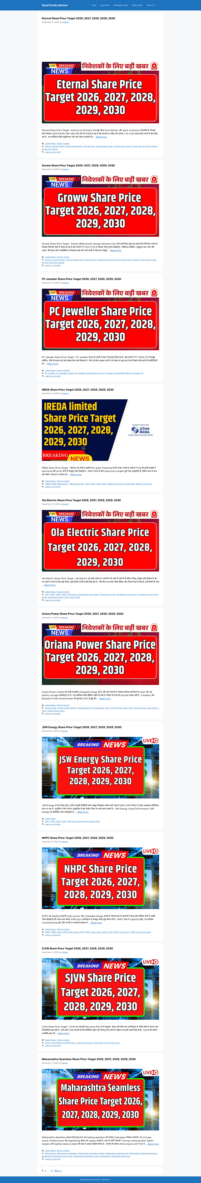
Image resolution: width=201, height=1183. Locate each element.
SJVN (47, 1043)
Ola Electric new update (88, 594)
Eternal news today (104, 146)
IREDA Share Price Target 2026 (121, 484)
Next (58, 1170)
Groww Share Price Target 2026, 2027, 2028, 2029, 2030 (78, 165)
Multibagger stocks (121, 5)
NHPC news (56, 932)
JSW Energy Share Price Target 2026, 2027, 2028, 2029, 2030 (81, 727)
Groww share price (147, 260)
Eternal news (89, 146)
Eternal (48, 146)
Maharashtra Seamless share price (115, 1156)
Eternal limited (58, 146)
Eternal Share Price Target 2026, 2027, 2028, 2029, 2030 (78, 18)
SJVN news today (84, 1043)
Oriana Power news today (122, 708)
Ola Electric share (107, 594)
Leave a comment (53, 152)
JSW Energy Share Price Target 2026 (83, 821)
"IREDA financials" (76, 484)
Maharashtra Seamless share (86, 1156)
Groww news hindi (105, 260)
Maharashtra (50, 1153)
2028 (93, 484)
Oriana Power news (101, 708)
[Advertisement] (105, 42)
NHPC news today (93, 932)
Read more (101, 137)
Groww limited (58, 260)
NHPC (47, 932)
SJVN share (98, 1043)
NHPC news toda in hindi (73, 932)
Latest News (105, 5)
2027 (87, 484)
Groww (48, 260)
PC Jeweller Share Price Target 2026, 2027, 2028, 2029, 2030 (81, 279)
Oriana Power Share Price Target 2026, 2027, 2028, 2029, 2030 (82, 613)
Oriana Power (51, 708)
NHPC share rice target (140, 932)
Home (94, 5)
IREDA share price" (144, 484)
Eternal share (144, 146)
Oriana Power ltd (84, 708)
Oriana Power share (55, 711)
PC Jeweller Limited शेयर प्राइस (116, 373)
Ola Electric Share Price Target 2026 (64, 597)
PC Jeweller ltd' (137, 373)
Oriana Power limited (67, 708)
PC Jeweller (50, 373)
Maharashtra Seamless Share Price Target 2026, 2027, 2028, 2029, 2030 (89, 1059)
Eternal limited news (74, 146)
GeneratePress (115, 1180)
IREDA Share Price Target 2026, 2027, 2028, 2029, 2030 (78, 389)
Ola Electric (72, 594)
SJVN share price (112, 1043)
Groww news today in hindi (126, 260)
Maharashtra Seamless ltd (117, 1153)
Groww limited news (75, 260)
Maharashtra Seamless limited (91, 1153)
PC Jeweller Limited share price (88, 373)
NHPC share (107, 932)
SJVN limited (56, 1043)
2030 (104, 484)
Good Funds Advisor (55, 5)
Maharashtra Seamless (67, 1153)
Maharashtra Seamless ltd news (143, 1153)
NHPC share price (121, 932)
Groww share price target (53, 262)
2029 (98, 484)
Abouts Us (150, 5)
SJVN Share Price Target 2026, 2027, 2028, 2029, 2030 (77, 948)
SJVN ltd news (69, 1043)
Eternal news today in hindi (125, 146)
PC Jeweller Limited (64, 373)
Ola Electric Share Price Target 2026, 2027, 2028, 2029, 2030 (81, 500)
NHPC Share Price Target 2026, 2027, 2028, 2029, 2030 (77, 837)
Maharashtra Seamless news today (57, 1156)
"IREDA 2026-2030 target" (56, 484)
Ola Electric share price (126, 594)
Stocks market (137, 5)
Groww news (90, 260)
